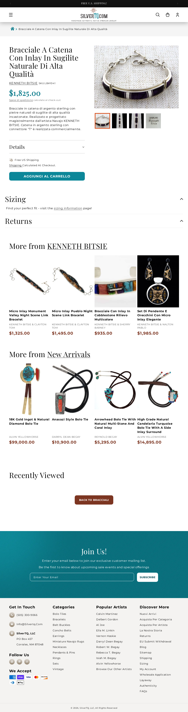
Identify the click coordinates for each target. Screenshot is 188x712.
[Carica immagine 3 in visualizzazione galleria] (136, 120)
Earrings (58, 636)
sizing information (68, 208)
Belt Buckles (61, 625)
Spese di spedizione (21, 100)
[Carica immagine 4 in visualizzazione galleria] (153, 120)
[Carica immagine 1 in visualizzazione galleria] (102, 120)
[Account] (177, 15)
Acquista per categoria (156, 619)
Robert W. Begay (108, 647)
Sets (56, 663)
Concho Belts (62, 630)
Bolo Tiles (59, 614)
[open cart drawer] (168, 15)
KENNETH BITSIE (23, 83)
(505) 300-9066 (27, 615)
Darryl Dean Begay (109, 641)
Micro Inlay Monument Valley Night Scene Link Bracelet (28, 315)
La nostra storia (151, 630)
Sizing (144, 663)
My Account (148, 669)
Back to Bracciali (94, 500)
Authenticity (148, 685)
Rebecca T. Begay (108, 652)
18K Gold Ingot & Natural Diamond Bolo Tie (29, 421)
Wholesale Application (155, 674)
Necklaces (59, 647)
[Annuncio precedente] (10, 3)
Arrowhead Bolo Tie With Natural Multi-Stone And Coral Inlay (115, 423)
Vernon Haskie (106, 636)
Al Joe (100, 625)
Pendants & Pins (64, 652)
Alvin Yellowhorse (108, 663)
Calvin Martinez (107, 614)
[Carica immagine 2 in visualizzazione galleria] (119, 120)
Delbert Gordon (107, 619)
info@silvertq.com (30, 624)
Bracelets (59, 619)
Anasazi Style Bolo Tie (70, 419)
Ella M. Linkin (105, 630)
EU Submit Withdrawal (155, 641)
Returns (145, 636)
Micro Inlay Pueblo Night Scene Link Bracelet (72, 313)
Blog (143, 647)
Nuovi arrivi (148, 614)
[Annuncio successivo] (177, 3)
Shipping (15, 165)
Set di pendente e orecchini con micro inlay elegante (154, 315)
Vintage (58, 669)
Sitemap (145, 652)
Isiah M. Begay (106, 658)
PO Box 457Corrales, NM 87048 (30, 639)
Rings (57, 658)
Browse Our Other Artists (114, 669)
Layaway (145, 680)
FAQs (143, 691)
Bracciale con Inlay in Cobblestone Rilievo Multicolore (112, 315)
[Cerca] (158, 15)
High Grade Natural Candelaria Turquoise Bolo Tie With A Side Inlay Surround (155, 425)
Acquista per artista (154, 625)
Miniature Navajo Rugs (68, 641)
